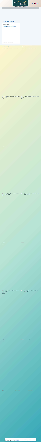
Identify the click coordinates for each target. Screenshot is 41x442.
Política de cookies (17, 440)
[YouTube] (38, 3)
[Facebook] (32, 3)
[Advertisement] (20, 14)
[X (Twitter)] (34, 3)
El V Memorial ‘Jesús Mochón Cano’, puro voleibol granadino (31, 96)
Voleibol (9, 24)
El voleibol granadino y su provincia (20, 6)
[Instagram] (35, 3)
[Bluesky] (37, 3)
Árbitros (4, 24)
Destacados (6, 24)
